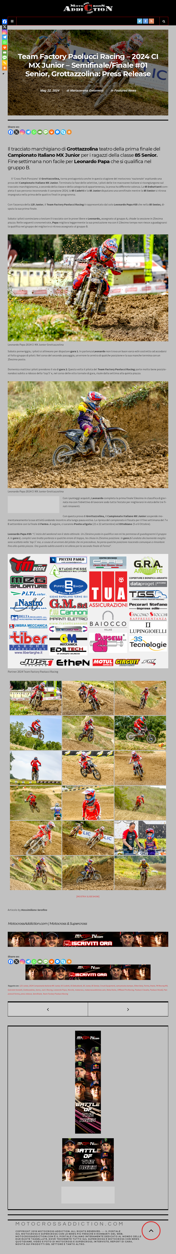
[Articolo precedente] (48, 1009)
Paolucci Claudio (142, 990)
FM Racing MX (162, 985)
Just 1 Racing (47, 990)
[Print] (51, 132)
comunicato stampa (124, 985)
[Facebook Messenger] (57, 132)
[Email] (39, 132)
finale (152, 985)
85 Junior (87, 985)
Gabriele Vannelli (15, 990)
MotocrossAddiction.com (70, 1224)
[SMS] (45, 132)
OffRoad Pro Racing (125, 990)
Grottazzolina (29, 990)
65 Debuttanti (76, 985)
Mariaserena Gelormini (86, 90)
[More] (69, 132)
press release (26, 993)
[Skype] (63, 132)
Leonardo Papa (60, 990)
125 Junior (24, 985)
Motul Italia (111, 990)
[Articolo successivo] (128, 1009)
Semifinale (37, 993)
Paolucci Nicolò (156, 990)
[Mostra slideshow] (88, 896)
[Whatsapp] (34, 132)
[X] (16, 132)
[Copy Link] (4, 62)
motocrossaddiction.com (95, 990)
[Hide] (3, 73)
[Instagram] (22, 132)
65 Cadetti (65, 985)
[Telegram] (28, 132)
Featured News (125, 90)
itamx (38, 990)
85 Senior (95, 985)
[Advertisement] (35, 504)
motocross (79, 990)
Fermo (146, 985)
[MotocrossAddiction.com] (88, 8)
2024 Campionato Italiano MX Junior (44, 985)
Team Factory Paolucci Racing (55, 993)
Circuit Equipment (107, 985)
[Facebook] (10, 132)
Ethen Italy (138, 985)
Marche (71, 990)
